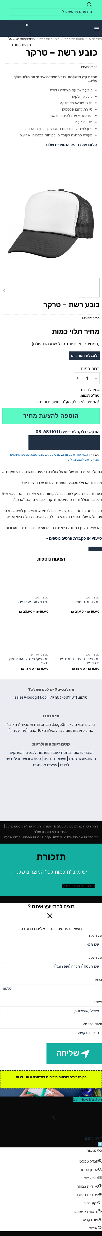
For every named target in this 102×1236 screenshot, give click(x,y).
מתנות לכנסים (36, 752)
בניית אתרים (31, 837)
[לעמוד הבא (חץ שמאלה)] (83, 1127)
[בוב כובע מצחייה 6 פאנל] (25, 579)
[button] (100, 1144)
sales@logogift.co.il (31, 697)
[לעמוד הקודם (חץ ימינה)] (97, 1127)
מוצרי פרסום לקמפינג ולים (84, 459)
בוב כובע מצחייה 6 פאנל (33, 602)
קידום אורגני (12, 837)
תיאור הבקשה (92, 1024)
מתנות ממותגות (74, 39)
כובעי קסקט (53, 454)
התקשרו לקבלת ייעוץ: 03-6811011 (68, 431)
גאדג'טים (76, 758)
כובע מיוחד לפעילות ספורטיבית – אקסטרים (78, 661)
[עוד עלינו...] (18, 730)
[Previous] (94, 223)
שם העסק (95, 958)
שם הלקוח (95, 936)
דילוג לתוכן (93, 1138)
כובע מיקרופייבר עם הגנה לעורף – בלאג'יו (27, 661)
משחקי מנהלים (55, 758)
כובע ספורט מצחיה (87, 602)
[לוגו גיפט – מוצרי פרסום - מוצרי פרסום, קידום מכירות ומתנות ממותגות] (51, 28)
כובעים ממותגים (49, 39)
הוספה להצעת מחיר (51, 415)
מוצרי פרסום (83, 752)
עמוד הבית (95, 39)
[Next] (4, 223)
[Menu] (97, 28)
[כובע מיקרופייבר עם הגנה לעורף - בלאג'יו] (25, 636)
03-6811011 (67, 697)
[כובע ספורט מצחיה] (76, 579)
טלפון (98, 980)
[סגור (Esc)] (97, 1107)
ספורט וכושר (31, 758)
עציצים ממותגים (45, 765)
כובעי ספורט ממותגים (75, 454)
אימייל (98, 1002)
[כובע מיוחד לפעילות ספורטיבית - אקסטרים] (76, 636)
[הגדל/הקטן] (83, 1107)
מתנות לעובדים (59, 752)
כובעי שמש (37, 454)
